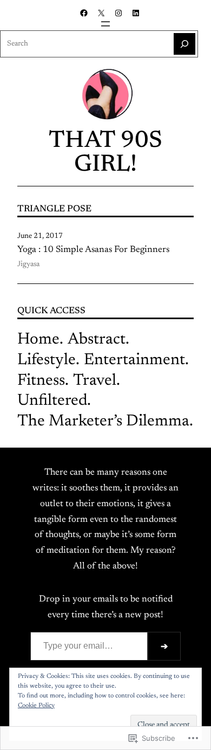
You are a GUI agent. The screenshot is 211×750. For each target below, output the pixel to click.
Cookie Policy (36, 705)
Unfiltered (52, 401)
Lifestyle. (48, 360)
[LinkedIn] (135, 13)
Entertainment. (136, 360)
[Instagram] (118, 13)
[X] (101, 13)
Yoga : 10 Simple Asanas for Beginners (93, 249)
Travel (94, 381)
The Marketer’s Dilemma (103, 421)
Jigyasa (28, 264)
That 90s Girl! (105, 153)
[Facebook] (84, 13)
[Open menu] (105, 23)
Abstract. (98, 340)
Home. (40, 340)
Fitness (41, 381)
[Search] (184, 44)
